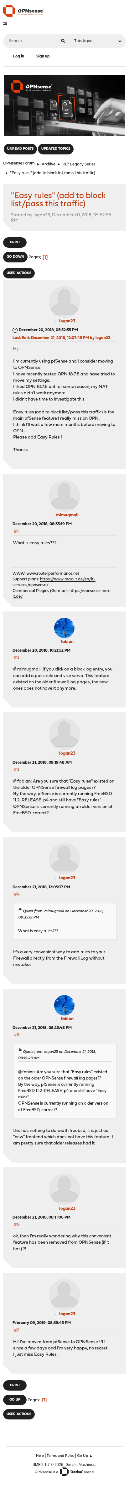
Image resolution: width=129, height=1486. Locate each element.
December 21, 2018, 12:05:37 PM (41, 887)
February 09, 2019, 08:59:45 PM (42, 1323)
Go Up (14, 1400)
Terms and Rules (60, 1456)
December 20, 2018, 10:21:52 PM (41, 651)
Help (40, 1456)
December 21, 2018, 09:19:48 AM (42, 763)
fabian (67, 641)
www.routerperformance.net (53, 574)
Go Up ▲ (85, 1456)
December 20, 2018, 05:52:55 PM (48, 330)
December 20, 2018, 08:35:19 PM (42, 524)
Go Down (15, 257)
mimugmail (67, 515)
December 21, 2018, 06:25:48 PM (42, 1028)
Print (15, 242)
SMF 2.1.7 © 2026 (48, 1464)
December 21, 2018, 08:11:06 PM (41, 1217)
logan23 (67, 321)
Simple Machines (80, 1464)
